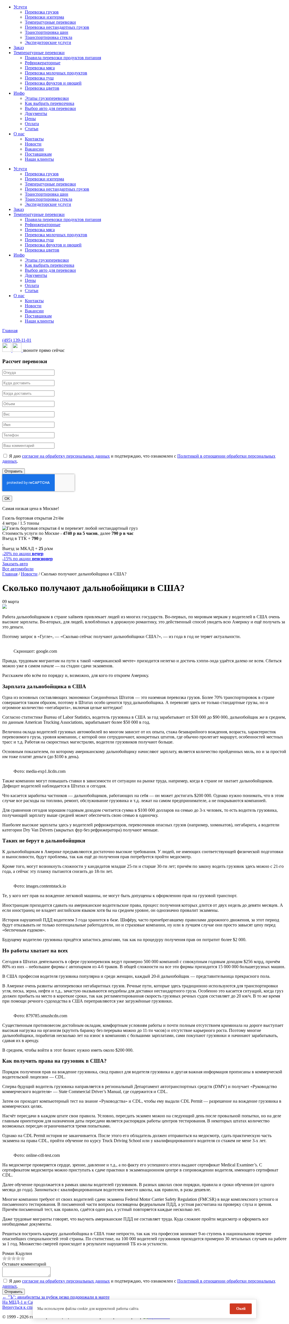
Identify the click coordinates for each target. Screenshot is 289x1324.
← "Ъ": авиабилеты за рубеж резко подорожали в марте (56, 1297)
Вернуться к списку (21, 1307)
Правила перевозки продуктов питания (63, 57)
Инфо (19, 93)
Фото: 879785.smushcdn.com (40, 1015)
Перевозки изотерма (44, 17)
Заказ (19, 47)
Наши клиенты (39, 159)
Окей (241, 1309)
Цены (30, 118)
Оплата (32, 123)
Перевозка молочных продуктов (56, 72)
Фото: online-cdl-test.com (37, 1155)
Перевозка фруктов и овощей (53, 83)
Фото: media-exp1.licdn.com (39, 771)
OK (7, 498)
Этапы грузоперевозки (47, 98)
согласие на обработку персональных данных (66, 456)
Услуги (20, 7)
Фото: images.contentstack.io (40, 886)
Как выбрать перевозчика (49, 103)
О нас (19, 133)
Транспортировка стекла (48, 37)
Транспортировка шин (46, 32)
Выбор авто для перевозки (50, 108)
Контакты (34, 138)
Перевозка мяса (40, 67)
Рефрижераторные (42, 62)
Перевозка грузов (42, 12)
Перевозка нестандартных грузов (57, 27)
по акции (22, 553)
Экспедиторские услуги (48, 42)
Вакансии (34, 149)
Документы (36, 113)
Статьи (31, 128)
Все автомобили (18, 568)
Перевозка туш (39, 78)
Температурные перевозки (50, 22)
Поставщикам (38, 154)
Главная (9, 330)
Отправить (14, 471)
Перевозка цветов (42, 88)
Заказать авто (15, 563)
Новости (33, 144)
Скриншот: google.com (35, 651)
